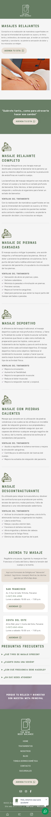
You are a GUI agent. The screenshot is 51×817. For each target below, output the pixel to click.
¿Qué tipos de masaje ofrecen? (22, 654)
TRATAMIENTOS (25, 746)
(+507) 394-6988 (14, 596)
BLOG (25, 756)
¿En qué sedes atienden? (18, 677)
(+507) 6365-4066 (14, 627)
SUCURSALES (25, 771)
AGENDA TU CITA (12, 51)
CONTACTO (25, 766)
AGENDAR (13, 606)
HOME (25, 741)
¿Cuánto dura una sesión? (19, 662)
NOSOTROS (25, 751)
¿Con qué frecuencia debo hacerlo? (25, 669)
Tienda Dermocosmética (25, 761)
